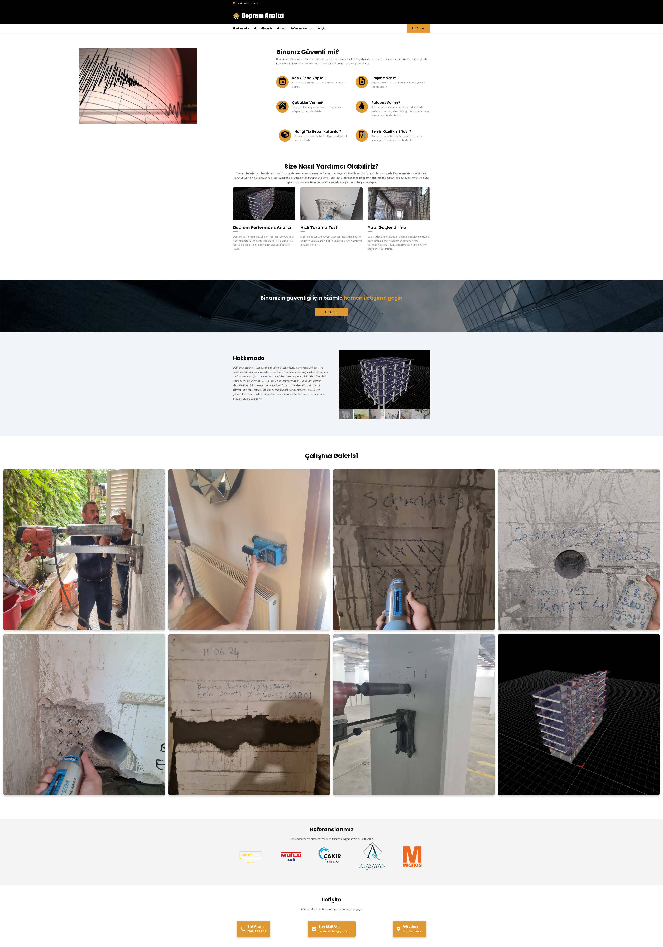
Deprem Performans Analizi (262, 227)
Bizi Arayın (418, 28)
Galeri (281, 28)
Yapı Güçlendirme (387, 227)
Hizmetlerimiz (263, 28)
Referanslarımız (301, 28)
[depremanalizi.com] (259, 15)
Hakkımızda (241, 28)
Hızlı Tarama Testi (319, 227)
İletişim (321, 28)
